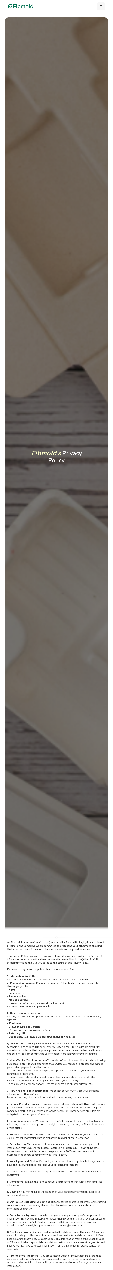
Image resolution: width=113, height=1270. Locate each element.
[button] (101, 6)
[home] (21, 6)
